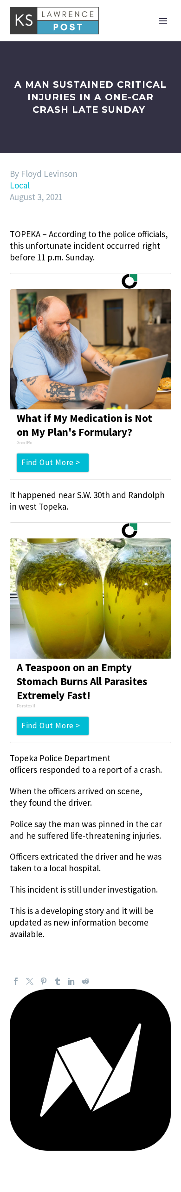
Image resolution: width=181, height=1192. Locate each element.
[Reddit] (85, 981)
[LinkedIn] (71, 981)
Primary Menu (163, 21)
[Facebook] (15, 981)
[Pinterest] (43, 981)
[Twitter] (29, 981)
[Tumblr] (57, 981)
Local (20, 185)
